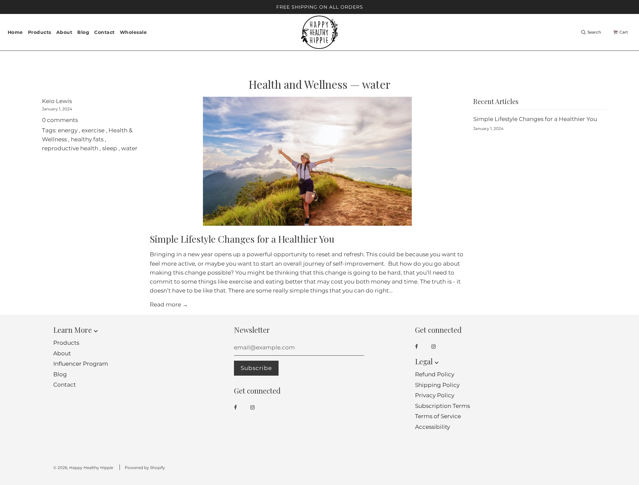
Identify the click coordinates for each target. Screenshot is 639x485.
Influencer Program (80, 363)
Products (66, 342)
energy (68, 130)
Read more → (169, 304)
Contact (104, 32)
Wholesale (133, 32)
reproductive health (70, 148)
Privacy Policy (434, 395)
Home (15, 32)
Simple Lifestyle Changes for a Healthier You (242, 239)
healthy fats (87, 139)
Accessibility (432, 427)
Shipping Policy (437, 385)
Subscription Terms (442, 406)
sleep (109, 148)
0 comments (60, 120)
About (64, 32)
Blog (83, 32)
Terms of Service (438, 416)
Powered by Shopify (145, 467)
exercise (93, 130)
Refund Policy (434, 374)
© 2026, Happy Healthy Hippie (83, 467)
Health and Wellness (298, 84)
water (129, 148)
